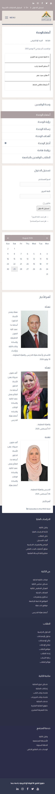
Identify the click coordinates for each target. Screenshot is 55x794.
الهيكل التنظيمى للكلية (39, 588)
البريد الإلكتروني (37, 40)
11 (40, 259)
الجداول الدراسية (44, 632)
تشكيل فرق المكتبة (40, 684)
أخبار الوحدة (44, 143)
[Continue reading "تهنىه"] (35, 461)
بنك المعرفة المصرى (39, 710)
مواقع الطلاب (44, 649)
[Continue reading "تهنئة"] (35, 329)
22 (14, 264)
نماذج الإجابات (45, 645)
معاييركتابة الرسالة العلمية (37, 553)
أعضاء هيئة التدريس (40, 612)
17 (47, 264)
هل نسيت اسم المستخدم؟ (38, 221)
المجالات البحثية (42, 593)
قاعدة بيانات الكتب (40, 693)
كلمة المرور (45, 191)
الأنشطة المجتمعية (40, 741)
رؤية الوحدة (44, 121)
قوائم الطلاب (45, 662)
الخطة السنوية (42, 745)
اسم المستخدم (44, 179)
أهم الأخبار (46, 501)
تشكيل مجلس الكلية (40, 584)
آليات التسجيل (42, 540)
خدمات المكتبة (42, 701)
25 (41, 269)
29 (14, 269)
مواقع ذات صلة (41, 605)
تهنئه (47, 367)
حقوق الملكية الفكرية (39, 706)
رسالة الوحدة (43, 128)
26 (34, 269)
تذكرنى (47, 203)
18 (40, 264)
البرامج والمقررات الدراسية (37, 545)
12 (34, 259)
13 (27, 259)
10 (47, 259)
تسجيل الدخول (38, 7)
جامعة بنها (15, 783)
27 (27, 269)
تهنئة (47, 307)
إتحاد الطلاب (45, 653)
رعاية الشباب (45, 658)
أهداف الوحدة (43, 136)
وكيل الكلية (43, 527)
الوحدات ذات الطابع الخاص (37, 749)
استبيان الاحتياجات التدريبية (12, 7)
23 (8, 264)
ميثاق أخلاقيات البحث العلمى (37, 549)
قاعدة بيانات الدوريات (39, 697)
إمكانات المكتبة (42, 688)
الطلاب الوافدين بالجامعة (36, 157)
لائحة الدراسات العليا (40, 532)
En (27, 7)
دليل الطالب (43, 536)
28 (21, 269)
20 (28, 264)
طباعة (47, 40)
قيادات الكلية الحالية (40, 580)
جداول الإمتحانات (43, 636)
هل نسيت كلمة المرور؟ (39, 217)
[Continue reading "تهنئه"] (35, 395)
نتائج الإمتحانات (44, 640)
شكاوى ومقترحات (40, 597)
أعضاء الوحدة (43, 114)
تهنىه (47, 437)
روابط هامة (43, 150)
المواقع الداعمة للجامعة (38, 601)
